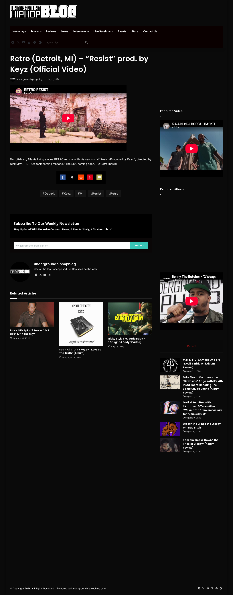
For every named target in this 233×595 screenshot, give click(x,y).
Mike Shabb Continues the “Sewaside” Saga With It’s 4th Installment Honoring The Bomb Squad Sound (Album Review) (203, 384)
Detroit (50, 193)
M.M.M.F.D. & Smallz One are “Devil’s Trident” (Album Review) (201, 363)
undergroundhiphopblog (29, 79)
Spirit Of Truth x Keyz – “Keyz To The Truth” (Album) (80, 351)
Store (134, 31)
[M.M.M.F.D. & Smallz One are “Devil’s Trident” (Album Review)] (170, 365)
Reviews (51, 31)
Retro (114, 193)
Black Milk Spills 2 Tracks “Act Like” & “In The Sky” (29, 332)
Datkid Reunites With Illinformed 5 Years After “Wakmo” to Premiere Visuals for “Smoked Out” (202, 408)
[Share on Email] (99, 177)
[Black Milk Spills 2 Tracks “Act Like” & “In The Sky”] (32, 314)
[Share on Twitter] (72, 177)
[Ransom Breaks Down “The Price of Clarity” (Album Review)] (170, 445)
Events (122, 31)
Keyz (67, 193)
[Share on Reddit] (81, 177)
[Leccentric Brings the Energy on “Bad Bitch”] (170, 429)
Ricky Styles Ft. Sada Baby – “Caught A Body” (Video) (126, 340)
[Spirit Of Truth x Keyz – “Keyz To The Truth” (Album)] (81, 324)
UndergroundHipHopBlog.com (88, 588)
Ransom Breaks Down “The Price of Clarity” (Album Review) (200, 443)
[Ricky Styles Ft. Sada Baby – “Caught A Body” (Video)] (130, 318)
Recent (191, 346)
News (64, 31)
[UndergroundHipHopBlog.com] (43, 12)
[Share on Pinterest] (90, 177)
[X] (40, 275)
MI (81, 193)
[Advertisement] (153, 12)
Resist (96, 193)
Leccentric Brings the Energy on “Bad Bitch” (202, 425)
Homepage (19, 31)
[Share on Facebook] (63, 177)
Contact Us (150, 31)
